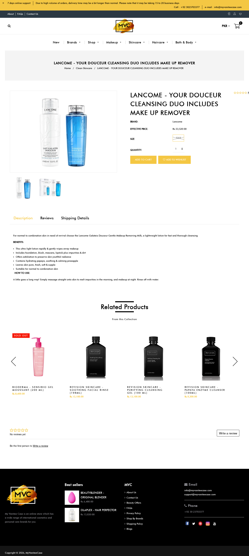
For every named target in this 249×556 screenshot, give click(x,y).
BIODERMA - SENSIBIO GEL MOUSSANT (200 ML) (33, 388)
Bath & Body (184, 42)
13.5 (178, 138)
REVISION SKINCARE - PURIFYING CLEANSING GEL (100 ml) (145, 390)
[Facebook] (188, 523)
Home (67, 68)
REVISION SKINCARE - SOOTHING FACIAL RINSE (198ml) (89, 390)
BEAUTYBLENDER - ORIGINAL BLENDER (93, 495)
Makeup (112, 42)
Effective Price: (139, 129)
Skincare (135, 42)
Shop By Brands (135, 518)
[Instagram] (208, 523)
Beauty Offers (134, 502)
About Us (131, 492)
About (10, 14)
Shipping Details (75, 218)
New (56, 42)
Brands (72, 42)
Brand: (134, 121)
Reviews (47, 218)
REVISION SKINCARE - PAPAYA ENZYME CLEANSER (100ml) (205, 390)
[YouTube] (214, 523)
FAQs (20, 14)
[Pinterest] (201, 523)
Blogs (129, 529)
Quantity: (136, 150)
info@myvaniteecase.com (228, 7)
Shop (92, 42)
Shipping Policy (135, 523)
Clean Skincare (84, 68)
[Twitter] (194, 523)
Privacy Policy (134, 513)
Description (23, 218)
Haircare (159, 42)
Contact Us (32, 14)
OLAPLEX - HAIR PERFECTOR (98, 510)
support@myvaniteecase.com (200, 494)
